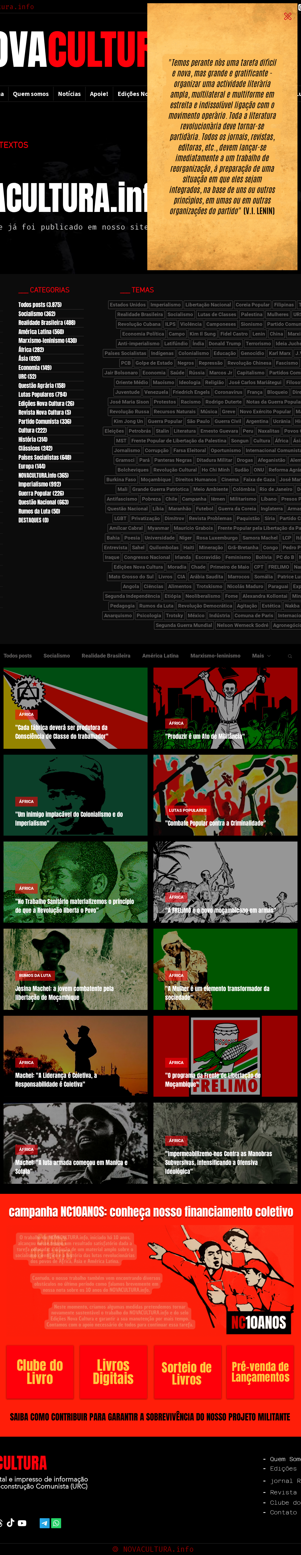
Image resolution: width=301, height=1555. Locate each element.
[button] (288, 16)
